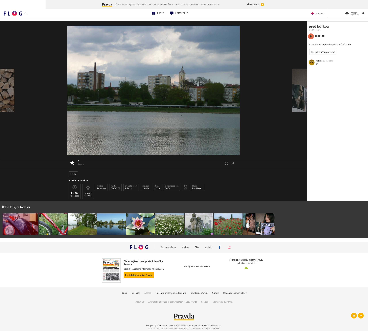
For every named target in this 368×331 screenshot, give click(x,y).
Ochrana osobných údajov (235, 292)
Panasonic (101, 187)
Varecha (177, 4)
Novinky (185, 247)
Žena (170, 4)
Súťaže (215, 292)
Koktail (156, 4)
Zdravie (163, 4)
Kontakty (135, 292)
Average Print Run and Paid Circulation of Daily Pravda (172, 301)
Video (203, 4)
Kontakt (208, 247)
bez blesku (197, 187)
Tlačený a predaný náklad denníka (170, 292)
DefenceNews (213, 4)
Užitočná (195, 4)
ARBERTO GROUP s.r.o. (211, 325)
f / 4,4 (157, 187)
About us (140, 301)
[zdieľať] (233, 162)
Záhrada (186, 4)
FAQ (197, 247)
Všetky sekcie (253, 4)
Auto (149, 4)
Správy (132, 4)
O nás (124, 292)
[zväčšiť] (226, 162)
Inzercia (147, 292)
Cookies (204, 301)
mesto (73, 174)
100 (185, 187)
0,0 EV (172, 187)
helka (318, 60)
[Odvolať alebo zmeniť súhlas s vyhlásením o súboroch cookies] (354, 315)
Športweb (141, 4)
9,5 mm (131, 187)
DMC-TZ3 (115, 187)
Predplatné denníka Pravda (138, 275)
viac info (216, 328)
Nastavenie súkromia (222, 301)
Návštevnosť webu (199, 292)
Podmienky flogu (168, 247)
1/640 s (145, 187)
